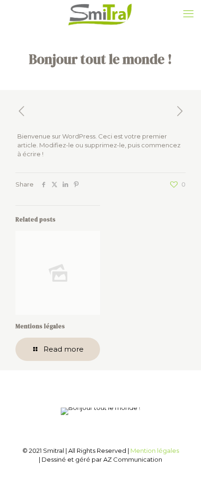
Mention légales (154, 450)
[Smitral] (100, 14)
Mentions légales (40, 326)
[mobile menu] (188, 14)
